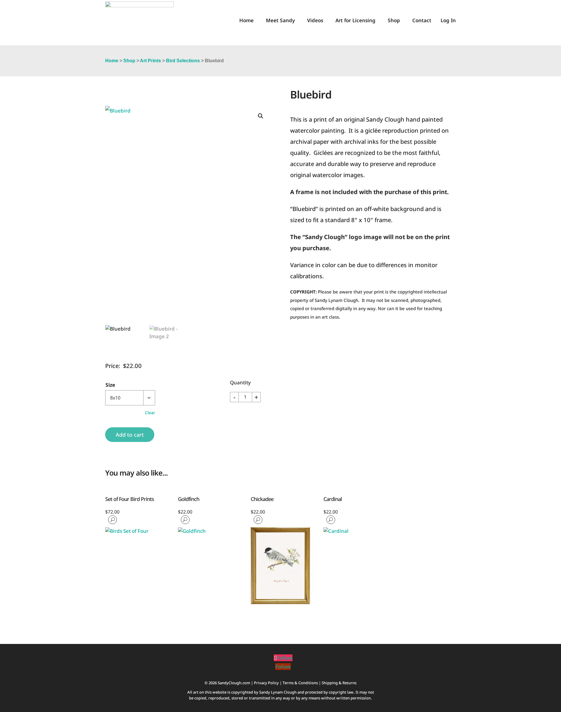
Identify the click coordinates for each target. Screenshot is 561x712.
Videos (315, 20)
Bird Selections (183, 60)
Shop (394, 20)
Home (246, 20)
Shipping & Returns (339, 682)
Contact (421, 20)
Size (110, 384)
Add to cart (130, 434)
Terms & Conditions (300, 682)
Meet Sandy (280, 20)
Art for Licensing (355, 20)
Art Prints (150, 60)
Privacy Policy (266, 682)
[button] (260, 116)
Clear (150, 412)
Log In (448, 20)
